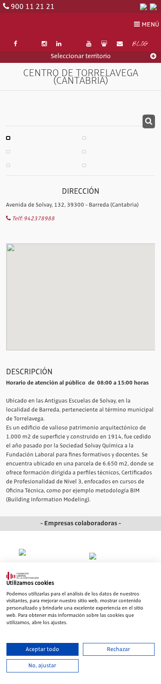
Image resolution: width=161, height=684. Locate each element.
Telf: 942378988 (33, 219)
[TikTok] (74, 44)
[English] (153, 6)
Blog (139, 44)
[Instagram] (44, 44)
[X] (29, 44)
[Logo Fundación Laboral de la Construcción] (45, 25)
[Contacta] (119, 44)
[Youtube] (89, 44)
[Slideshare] (104, 44)
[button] (81, 282)
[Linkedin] (59, 44)
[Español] (143, 6)
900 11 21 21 (33, 7)
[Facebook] (15, 44)
